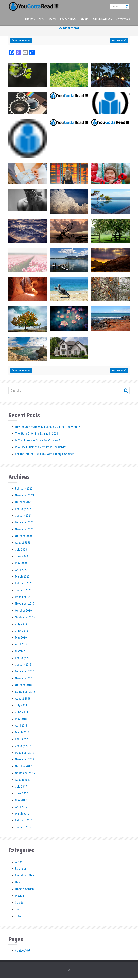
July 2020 (21, 549)
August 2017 (23, 779)
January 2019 (23, 664)
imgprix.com (70, 28)
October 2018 (23, 685)
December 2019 (24, 597)
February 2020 (23, 583)
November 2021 (24, 495)
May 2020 (21, 563)
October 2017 (23, 766)
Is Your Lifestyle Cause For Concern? (37, 440)
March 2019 (22, 651)
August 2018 (23, 698)
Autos (18, 862)
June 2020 (21, 556)
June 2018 (21, 712)
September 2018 (25, 691)
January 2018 (23, 746)
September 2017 (25, 773)
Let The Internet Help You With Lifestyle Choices (44, 454)
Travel (18, 916)
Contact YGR (123, 19)
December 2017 (24, 752)
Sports (84, 19)
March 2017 (22, 813)
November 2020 (24, 529)
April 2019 (21, 644)
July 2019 (21, 624)
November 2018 (24, 678)
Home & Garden (68, 19)
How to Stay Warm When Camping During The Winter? (47, 426)
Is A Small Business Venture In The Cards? (41, 447)
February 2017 (23, 820)
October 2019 (23, 610)
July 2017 (21, 786)
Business (30, 19)
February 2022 (23, 488)
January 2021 (23, 515)
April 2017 (21, 807)
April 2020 (21, 570)
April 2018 (21, 725)
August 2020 (23, 542)
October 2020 (23, 536)
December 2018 (24, 671)
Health (52, 19)
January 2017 (23, 827)
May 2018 (21, 719)
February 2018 (23, 739)
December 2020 (24, 522)
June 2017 (21, 793)
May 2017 (21, 800)
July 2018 (21, 705)
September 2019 (25, 617)
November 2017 (24, 759)
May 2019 (21, 637)
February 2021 (23, 509)
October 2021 (23, 502)
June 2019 (21, 631)
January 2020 (23, 590)
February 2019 (23, 658)
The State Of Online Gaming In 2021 (36, 433)
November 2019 (24, 603)
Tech (41, 19)
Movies (19, 895)
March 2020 (22, 576)
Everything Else (101, 19)
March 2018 (22, 732)
